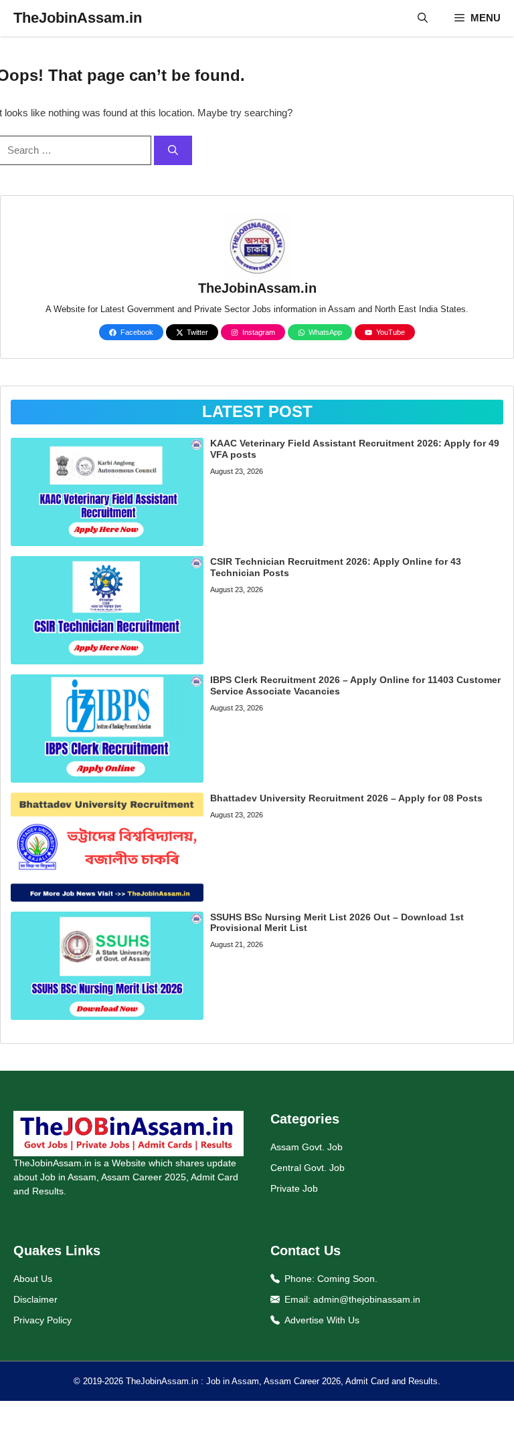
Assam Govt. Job (306, 1147)
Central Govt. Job (307, 1167)
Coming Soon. (347, 1278)
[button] (422, 18)
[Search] (173, 151)
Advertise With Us (321, 1320)
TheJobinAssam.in (77, 17)
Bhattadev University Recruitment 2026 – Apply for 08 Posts (346, 798)
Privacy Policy (42, 1320)
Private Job (294, 1188)
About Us (32, 1278)
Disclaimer (35, 1299)
